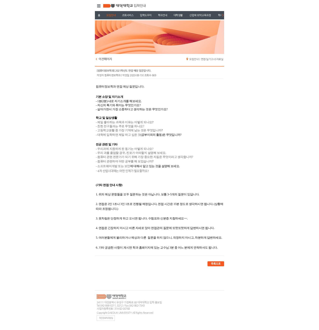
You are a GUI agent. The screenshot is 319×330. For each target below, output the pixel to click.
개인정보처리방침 (106, 318)
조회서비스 (128, 15)
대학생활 (178, 15)
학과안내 (162, 15)
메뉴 (98, 6)
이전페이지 (105, 59)
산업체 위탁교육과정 (200, 15)
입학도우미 (146, 15)
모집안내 (111, 15)
